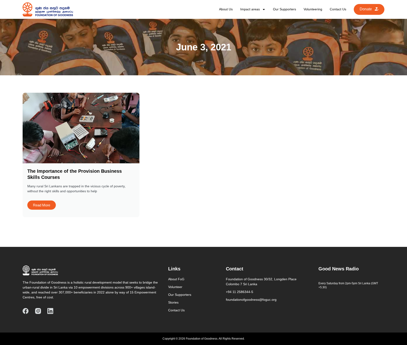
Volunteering (313, 9)
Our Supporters (284, 9)
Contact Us (338, 9)
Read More (41, 205)
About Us (226, 9)
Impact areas (250, 9)
